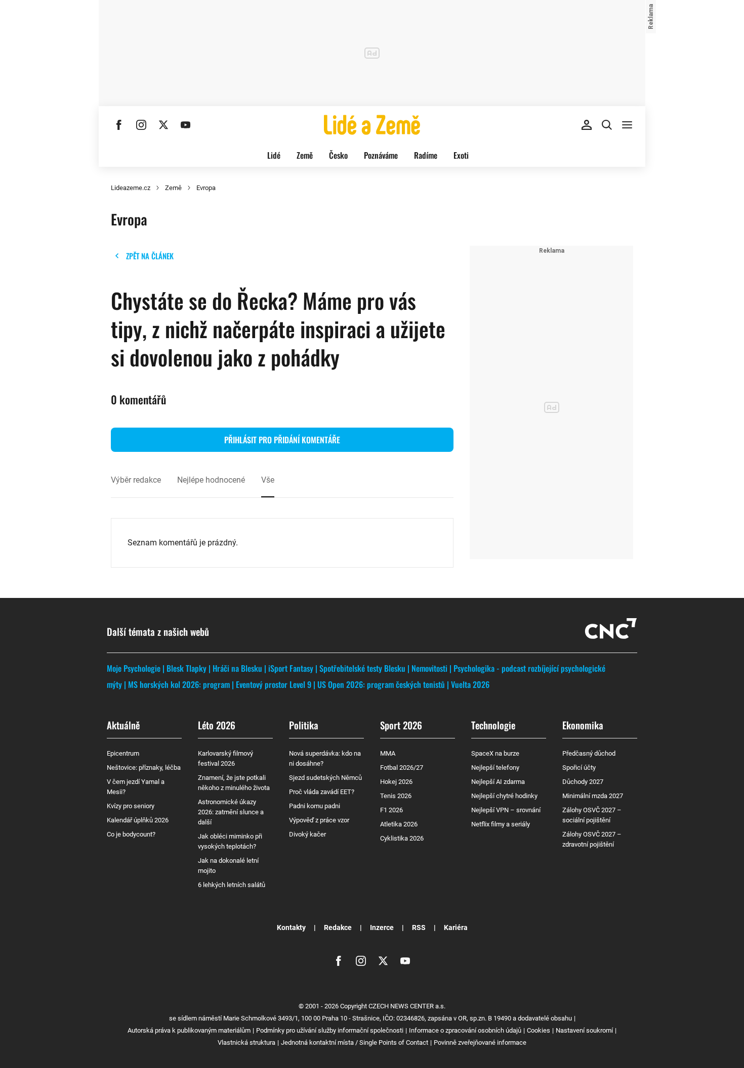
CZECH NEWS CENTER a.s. (406, 1006)
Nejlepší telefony (495, 767)
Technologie (493, 725)
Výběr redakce (136, 480)
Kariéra (456, 927)
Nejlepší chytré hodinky (504, 796)
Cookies (538, 1030)
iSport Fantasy (290, 668)
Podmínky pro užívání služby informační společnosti (329, 1030)
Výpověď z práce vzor (319, 820)
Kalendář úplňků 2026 (138, 820)
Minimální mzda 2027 (592, 796)
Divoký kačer (307, 834)
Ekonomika (582, 725)
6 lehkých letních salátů (231, 885)
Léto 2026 (216, 725)
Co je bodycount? (131, 834)
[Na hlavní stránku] (372, 125)
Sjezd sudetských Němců (325, 777)
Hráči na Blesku (237, 668)
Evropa (206, 188)
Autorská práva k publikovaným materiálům (189, 1030)
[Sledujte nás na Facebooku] (119, 125)
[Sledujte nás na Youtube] (186, 125)
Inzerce (382, 927)
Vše (267, 480)
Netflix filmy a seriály (500, 824)
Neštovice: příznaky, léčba (144, 767)
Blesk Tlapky (186, 668)
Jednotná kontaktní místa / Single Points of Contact (354, 1042)
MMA (387, 753)
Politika (303, 725)
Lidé (273, 155)
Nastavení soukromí (584, 1030)
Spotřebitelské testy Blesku (362, 668)
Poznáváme (381, 155)
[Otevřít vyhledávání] (607, 125)
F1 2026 (391, 810)
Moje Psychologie (133, 668)
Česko (338, 155)
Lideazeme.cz (130, 188)
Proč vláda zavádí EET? (321, 792)
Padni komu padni (314, 806)
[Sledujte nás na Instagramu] (141, 125)
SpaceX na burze (495, 753)
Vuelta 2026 (470, 684)
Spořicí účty (579, 767)
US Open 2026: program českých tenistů (381, 684)
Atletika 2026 (399, 824)
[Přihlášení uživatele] (586, 125)
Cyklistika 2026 (402, 838)
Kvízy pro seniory (130, 806)
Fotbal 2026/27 (401, 767)
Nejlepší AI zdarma (498, 781)
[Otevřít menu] (627, 125)
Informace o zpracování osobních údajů (465, 1030)
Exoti (461, 155)
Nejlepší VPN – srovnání (506, 810)
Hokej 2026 (396, 781)
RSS (419, 927)
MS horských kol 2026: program (179, 684)
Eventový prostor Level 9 (273, 684)
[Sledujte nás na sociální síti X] (163, 125)
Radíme (425, 155)
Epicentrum (123, 753)
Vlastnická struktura (246, 1042)
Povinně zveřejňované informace (480, 1042)
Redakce (338, 927)
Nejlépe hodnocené (211, 480)
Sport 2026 (401, 725)
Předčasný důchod (588, 753)
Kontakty (291, 927)
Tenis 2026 (395, 796)
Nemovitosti (429, 668)
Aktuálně (123, 725)
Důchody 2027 (582, 781)
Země (305, 155)
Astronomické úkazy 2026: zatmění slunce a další (231, 812)
